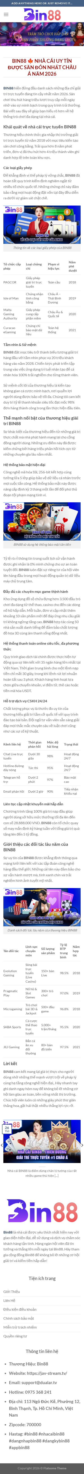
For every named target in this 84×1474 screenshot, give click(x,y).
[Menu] (6, 14)
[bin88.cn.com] (42, 14)
